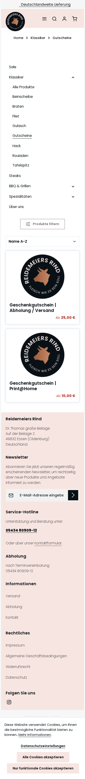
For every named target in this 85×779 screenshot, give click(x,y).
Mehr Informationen (35, 734)
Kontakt (12, 617)
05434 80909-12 (21, 530)
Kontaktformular (48, 543)
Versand (13, 596)
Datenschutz (16, 677)
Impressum (15, 645)
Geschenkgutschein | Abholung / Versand (33, 307)
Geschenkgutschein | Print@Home (33, 386)
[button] (73, 77)
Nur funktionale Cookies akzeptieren (43, 768)
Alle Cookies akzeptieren (43, 757)
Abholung (14, 606)
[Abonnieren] (73, 495)
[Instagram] (9, 703)
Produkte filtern (45, 224)
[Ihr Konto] (64, 18)
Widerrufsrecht (18, 666)
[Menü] (44, 18)
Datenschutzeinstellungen (43, 746)
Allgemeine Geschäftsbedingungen (36, 656)
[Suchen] (54, 18)
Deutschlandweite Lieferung (44, 4)
